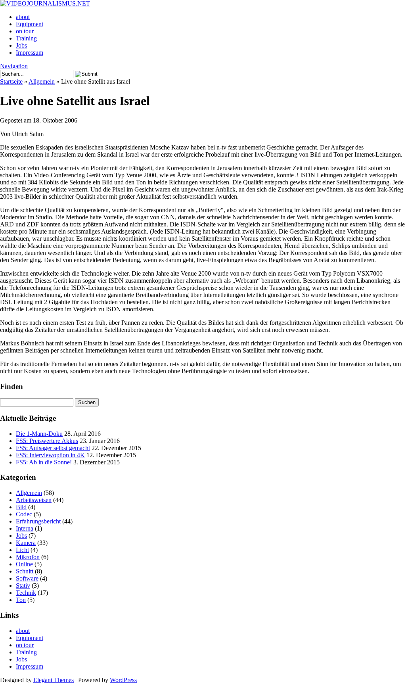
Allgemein (42, 81)
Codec (24, 514)
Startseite (11, 81)
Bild (21, 507)
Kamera (26, 542)
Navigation (14, 66)
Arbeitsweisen (34, 499)
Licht (22, 549)
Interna (24, 528)
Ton (21, 599)
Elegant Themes (53, 680)
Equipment (29, 24)
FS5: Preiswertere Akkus (47, 440)
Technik (26, 592)
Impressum (29, 52)
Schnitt (24, 571)
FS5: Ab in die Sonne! (44, 462)
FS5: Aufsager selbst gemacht (53, 448)
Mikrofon (28, 557)
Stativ (23, 585)
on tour (25, 31)
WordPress (123, 680)
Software (27, 578)
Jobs (21, 45)
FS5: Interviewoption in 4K (50, 455)
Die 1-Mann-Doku (39, 433)
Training (26, 38)
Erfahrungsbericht (38, 521)
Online (24, 564)
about (23, 16)
